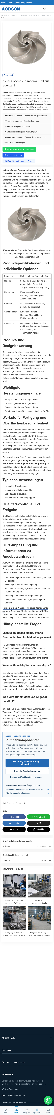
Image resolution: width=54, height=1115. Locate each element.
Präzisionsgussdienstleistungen (27, 793)
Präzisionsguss (10, 617)
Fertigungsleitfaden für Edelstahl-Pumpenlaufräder (14, 934)
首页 (5, 15)
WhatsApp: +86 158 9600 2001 (14, 1102)
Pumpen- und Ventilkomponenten (29, 614)
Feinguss (10, 803)
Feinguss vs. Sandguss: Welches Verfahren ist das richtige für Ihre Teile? (39, 935)
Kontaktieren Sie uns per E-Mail (20, 161)
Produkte (13, 15)
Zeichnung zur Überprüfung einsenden (30, 762)
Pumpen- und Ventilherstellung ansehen (27, 777)
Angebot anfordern (14, 155)
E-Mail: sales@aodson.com (13, 1095)
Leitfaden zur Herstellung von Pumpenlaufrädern (27, 789)
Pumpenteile (21, 803)
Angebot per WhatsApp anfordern (20, 149)
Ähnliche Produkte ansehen (27, 771)
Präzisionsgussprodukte (28, 15)
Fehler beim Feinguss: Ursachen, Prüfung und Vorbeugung (14, 903)
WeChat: (10, 1089)
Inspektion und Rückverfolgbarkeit (33, 617)
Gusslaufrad (44, 15)
